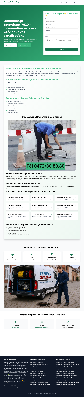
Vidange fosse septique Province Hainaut (65, 366)
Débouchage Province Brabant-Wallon (38, 369)
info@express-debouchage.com (42, 327)
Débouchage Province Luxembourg (38, 375)
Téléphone (47, 30)
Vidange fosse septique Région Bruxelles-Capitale (67, 364)
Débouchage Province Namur (36, 377)
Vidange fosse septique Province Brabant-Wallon (67, 369)
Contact (78, 2)
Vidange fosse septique (63, 2)
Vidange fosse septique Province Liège (65, 371)
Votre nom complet (49, 18)
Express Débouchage (12, 2)
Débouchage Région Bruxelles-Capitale (39, 364)
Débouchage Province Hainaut (37, 366)
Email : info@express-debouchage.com (13, 387)
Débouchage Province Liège (36, 371)
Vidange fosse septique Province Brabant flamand (67, 382)
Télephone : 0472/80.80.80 (10, 385)
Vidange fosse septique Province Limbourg (66, 373)
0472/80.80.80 (11, 45)
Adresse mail (48, 24)
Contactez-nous (25, 45)
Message (47, 36)
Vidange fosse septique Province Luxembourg (66, 375)
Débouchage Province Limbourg (37, 373)
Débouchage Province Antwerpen (37, 362)
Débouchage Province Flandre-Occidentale (40, 384)
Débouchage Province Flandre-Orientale (39, 380)
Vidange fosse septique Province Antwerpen (66, 362)
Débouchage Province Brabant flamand (39, 382)
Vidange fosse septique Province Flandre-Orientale (67, 380)
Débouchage (52, 2)
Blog (74, 2)
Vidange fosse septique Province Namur (65, 377)
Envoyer (62, 49)
